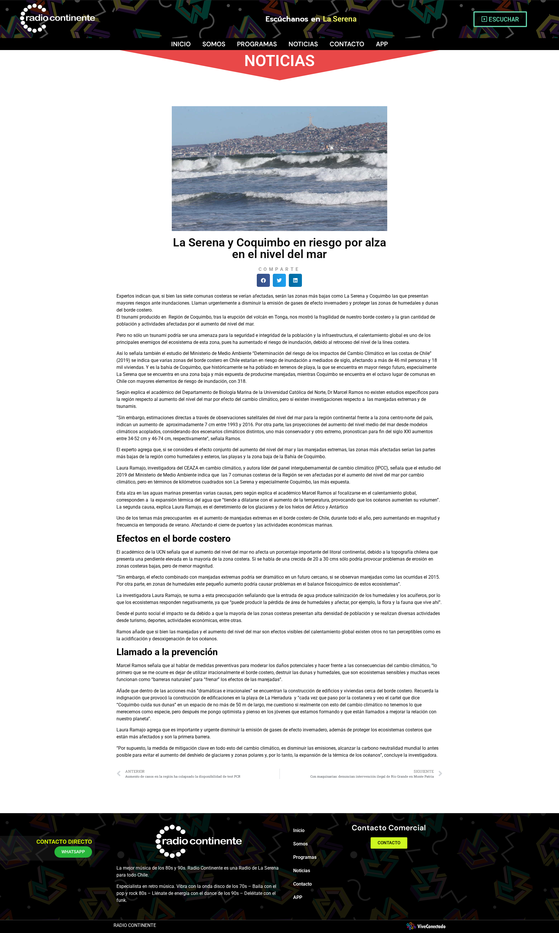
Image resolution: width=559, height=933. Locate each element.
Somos (213, 44)
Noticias (303, 44)
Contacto (347, 44)
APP (382, 44)
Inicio (181, 44)
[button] (263, 280)
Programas (257, 44)
